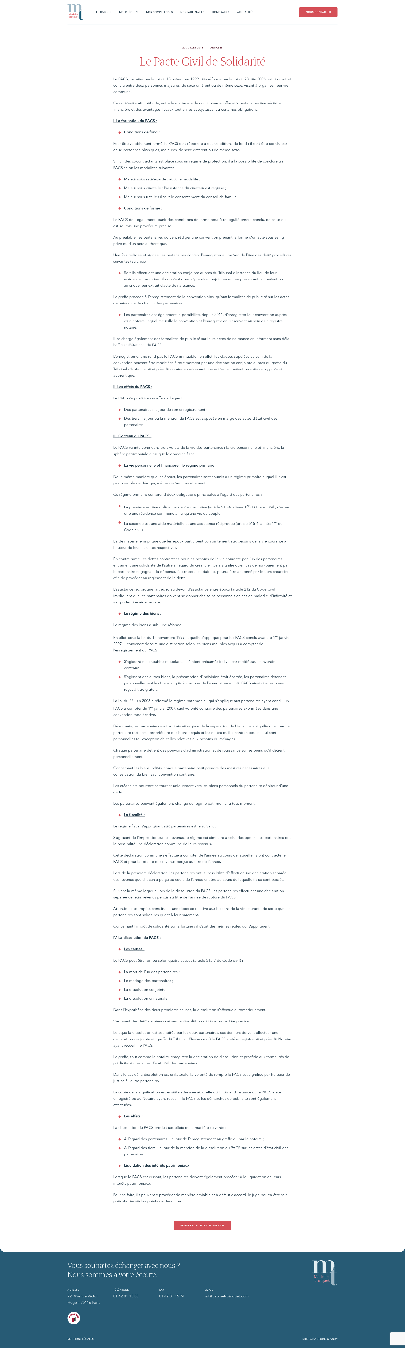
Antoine (320, 1339)
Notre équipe (129, 12)
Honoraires (221, 12)
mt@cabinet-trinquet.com (227, 1296)
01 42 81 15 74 (171, 1296)
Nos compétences (159, 12)
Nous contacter (318, 12)
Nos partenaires (192, 12)
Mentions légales (81, 1339)
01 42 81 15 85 (126, 1296)
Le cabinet (104, 12)
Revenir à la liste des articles (202, 1225)
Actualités (245, 12)
